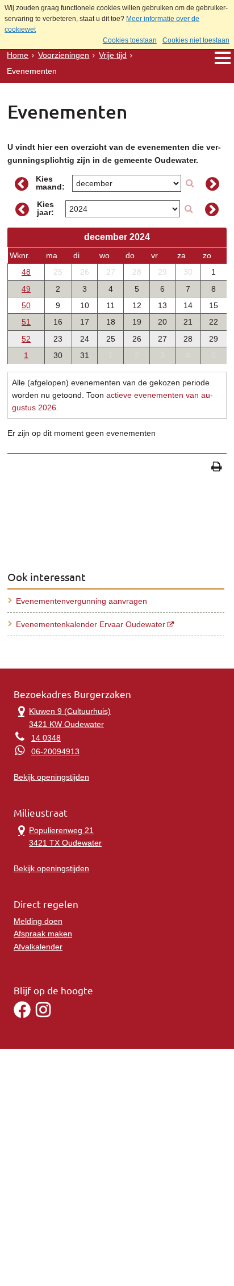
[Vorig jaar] (22, 209)
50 (26, 305)
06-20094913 (55, 751)
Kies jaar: (45, 208)
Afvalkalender (38, 946)
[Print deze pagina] (217, 468)
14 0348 (46, 737)
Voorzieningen (63, 55)
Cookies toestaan (130, 40)
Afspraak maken (43, 933)
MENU (222, 58)
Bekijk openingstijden (51, 776)
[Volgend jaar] (212, 209)
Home (17, 55)
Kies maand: (50, 183)
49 (26, 288)
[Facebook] (22, 1015)
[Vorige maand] (21, 184)
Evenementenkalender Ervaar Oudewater (90, 624)
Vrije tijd (113, 55)
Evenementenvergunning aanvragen (81, 601)
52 (26, 338)
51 (26, 321)
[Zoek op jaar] (188, 208)
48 (26, 271)
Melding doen (38, 921)
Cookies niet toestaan (195, 40)
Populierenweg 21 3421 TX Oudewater (58, 835)
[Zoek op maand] (189, 183)
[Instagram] (43, 1015)
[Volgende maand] (212, 184)
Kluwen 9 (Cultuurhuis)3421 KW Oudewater (62, 716)
